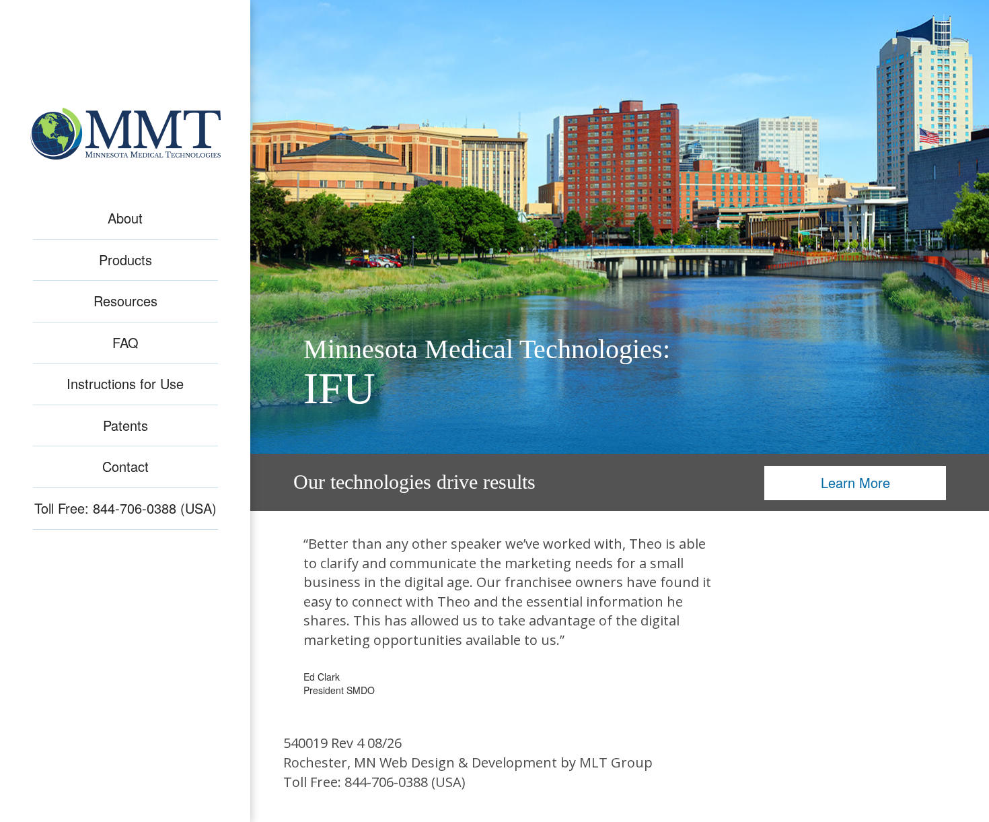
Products (125, 259)
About (125, 218)
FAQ (125, 342)
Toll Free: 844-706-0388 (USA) (125, 508)
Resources (125, 301)
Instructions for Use (125, 383)
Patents (125, 425)
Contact (125, 466)
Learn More (855, 482)
